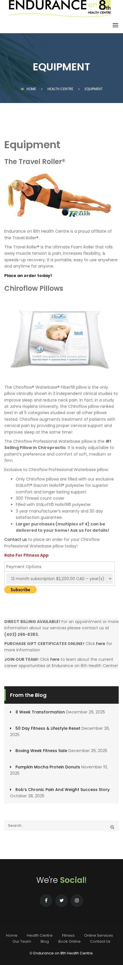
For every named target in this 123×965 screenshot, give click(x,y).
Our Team (22, 941)
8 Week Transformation (40, 712)
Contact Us (100, 941)
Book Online (69, 941)
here (100, 643)
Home (31, 88)
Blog (45, 941)
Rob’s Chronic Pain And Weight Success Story (62, 789)
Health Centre (40, 935)
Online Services (98, 935)
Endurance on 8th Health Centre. (63, 953)
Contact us (15, 539)
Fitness (68, 935)
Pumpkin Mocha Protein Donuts (47, 767)
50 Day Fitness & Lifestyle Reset (47, 728)
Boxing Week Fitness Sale (41, 751)
